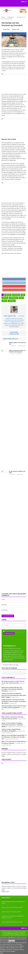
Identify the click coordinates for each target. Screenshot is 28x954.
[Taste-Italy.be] (14, 10)
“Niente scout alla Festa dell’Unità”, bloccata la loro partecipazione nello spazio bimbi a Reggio (14, 695)
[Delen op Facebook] (14, 279)
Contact (12, 935)
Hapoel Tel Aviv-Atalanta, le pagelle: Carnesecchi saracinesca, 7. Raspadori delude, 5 (12, 724)
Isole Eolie (16, 294)
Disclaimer (17, 935)
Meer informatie (4, 941)
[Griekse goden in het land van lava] (5, 345)
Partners (5, 933)
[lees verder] (9, 659)
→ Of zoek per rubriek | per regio (10, 664)
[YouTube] (17, 5)
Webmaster (23, 935)
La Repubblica (10, 677)
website (19, 253)
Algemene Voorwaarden (13, 933)
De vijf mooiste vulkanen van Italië (17, 472)
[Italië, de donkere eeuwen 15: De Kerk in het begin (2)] (5, 466)
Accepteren (11, 940)
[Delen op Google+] (14, 289)
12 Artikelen (21, 316)
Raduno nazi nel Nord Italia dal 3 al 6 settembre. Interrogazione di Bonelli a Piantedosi (12, 689)
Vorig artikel (14, 332)
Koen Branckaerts (22, 345)
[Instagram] (14, 5)
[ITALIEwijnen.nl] (14, 643)
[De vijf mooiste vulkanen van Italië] (5, 587)
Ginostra (7, 294)
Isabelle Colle (15, 29)
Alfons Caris (18, 353)
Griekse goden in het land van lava (17, 343)
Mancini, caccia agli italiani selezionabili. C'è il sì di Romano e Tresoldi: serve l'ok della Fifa (14, 737)
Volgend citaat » (6, 891)
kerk (23, 294)
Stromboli (11, 300)
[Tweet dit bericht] (14, 282)
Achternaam (5, 610)
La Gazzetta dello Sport (13, 713)
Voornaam (4, 604)
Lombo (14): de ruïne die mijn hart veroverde (12, 922)
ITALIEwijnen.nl (9, 646)
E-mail (3, 599)
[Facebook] (11, 5)
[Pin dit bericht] (14, 286)
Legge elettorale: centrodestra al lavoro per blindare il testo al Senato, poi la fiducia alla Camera (14, 701)
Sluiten (1, 953)
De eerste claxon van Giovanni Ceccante (11, 911)
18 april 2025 (6, 29)
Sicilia (4, 300)
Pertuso (5, 297)
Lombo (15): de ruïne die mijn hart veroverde (12, 907)
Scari (21, 297)
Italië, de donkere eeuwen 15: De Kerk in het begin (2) (17, 351)
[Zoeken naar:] (14, 625)
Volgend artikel (14, 334)
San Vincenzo (13, 297)
